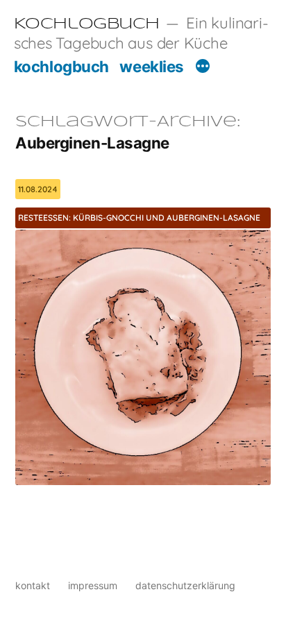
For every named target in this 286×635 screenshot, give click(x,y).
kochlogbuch (61, 66)
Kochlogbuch (87, 24)
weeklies (151, 66)
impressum (92, 585)
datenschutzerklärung (185, 585)
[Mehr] (202, 68)
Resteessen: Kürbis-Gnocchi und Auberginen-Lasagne (139, 217)
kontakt (32, 585)
